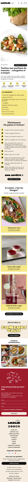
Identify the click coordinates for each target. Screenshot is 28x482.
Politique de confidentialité (14, 469)
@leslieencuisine (14, 342)
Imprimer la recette (20, 65)
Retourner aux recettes (14, 314)
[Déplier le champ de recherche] (18, 3)
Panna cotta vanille (14, 267)
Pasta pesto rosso (14, 228)
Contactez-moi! (14, 463)
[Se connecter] (21, 3)
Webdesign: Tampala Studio (14, 478)
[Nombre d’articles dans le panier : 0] (24, 3)
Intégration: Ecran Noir (14, 480)
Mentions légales (14, 473)
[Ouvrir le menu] (26, 3)
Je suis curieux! (14, 335)
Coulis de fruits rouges (14, 305)
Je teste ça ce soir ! (14, 230)
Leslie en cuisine (16, 467)
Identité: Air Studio (14, 476)
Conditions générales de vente (14, 471)
